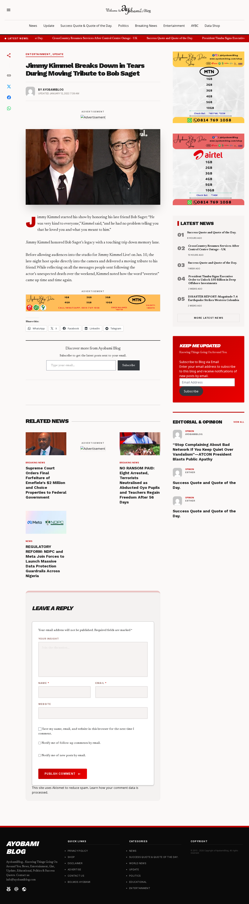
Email (101, 683)
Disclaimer (75, 863)
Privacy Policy (78, 850)
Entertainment (174, 26)
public (24, 889)
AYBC (194, 26)
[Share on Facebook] (9, 97)
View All (238, 422)
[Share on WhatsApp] (9, 108)
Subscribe (128, 365)
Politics (123, 26)
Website (44, 704)
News (33, 26)
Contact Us (76, 875)
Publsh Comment (63, 773)
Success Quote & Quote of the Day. (86, 26)
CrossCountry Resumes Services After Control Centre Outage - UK (90, 38)
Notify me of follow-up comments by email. (71, 743)
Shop (71, 857)
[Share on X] (9, 86)
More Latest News (208, 317)
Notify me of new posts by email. (64, 755)
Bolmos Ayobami (79, 881)
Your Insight (48, 638)
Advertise (74, 869)
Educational (138, 881)
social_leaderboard (8, 889)
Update (48, 26)
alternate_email (16, 889)
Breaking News (146, 26)
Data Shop (212, 26)
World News (137, 863)
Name (43, 683)
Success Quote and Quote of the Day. (165, 38)
